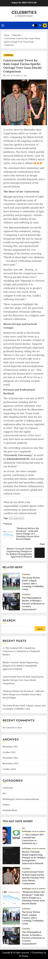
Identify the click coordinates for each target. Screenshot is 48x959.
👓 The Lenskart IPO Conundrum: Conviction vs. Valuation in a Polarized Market (21, 651)
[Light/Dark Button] (34, 25)
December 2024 (10, 757)
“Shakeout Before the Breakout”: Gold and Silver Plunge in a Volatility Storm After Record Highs (23, 694)
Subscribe (45, 25)
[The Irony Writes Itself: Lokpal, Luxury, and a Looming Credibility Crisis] (11, 581)
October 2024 (9, 769)
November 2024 (10, 763)
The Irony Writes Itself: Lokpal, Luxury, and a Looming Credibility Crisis (33, 583)
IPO (4, 793)
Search (9, 620)
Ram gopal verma (16, 518)
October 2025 (9, 752)
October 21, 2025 (20, 76)
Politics (6, 804)
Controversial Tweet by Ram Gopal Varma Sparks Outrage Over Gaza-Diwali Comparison (23, 680)
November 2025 (10, 746)
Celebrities (24, 12)
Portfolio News (10, 810)
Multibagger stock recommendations (21, 799)
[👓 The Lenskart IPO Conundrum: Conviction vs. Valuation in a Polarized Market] (11, 835)
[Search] (40, 25)
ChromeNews (37, 952)
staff (7, 76)
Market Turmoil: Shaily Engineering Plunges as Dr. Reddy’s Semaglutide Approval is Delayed (20, 665)
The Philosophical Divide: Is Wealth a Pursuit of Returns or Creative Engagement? (33, 603)
